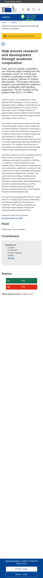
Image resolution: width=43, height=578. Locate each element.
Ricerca (33, 9)
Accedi (23, 9)
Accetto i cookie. (21, 569)
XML (23, 281)
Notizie (14, 23)
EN (3, 44)
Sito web (11, 258)
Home (4, 23)
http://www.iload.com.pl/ (11, 218)
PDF (23, 287)
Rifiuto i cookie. (22, 574)
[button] (28, 9)
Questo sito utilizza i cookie (16, 561)
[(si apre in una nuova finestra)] (9, 8)
